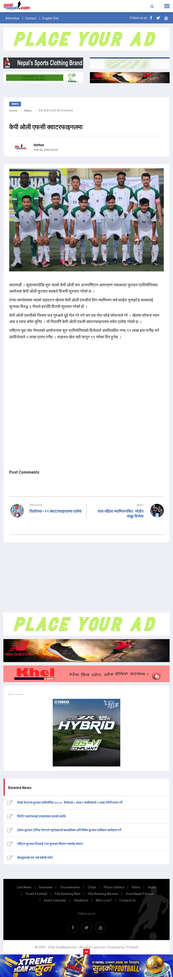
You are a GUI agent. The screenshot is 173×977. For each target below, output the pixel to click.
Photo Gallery (114, 887)
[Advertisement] (86, 577)
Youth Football (36, 894)
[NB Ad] (86, 650)
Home (13, 110)
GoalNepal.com (34, 6)
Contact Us (127, 900)
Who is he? (104, 900)
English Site (50, 18)
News (28, 110)
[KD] (86, 673)
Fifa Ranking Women (103, 894)
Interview (45, 887)
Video (136, 887)
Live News (24, 887)
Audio (152, 887)
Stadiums (81, 900)
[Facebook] (151, 17)
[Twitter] (158, 17)
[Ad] (86, 623)
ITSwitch (132, 947)
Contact (30, 18)
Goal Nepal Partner (140, 894)
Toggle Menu (167, 6)
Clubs (92, 887)
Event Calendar (55, 900)
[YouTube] (166, 17)
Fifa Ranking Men (67, 894)
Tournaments (70, 887)
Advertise (12, 18)
